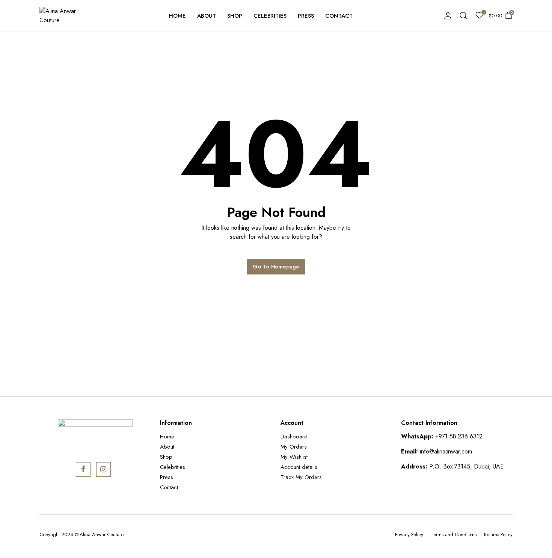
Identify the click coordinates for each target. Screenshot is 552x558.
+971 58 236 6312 (459, 436)
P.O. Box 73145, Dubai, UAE (466, 466)
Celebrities (270, 16)
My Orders (294, 447)
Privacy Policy (409, 534)
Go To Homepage (276, 266)
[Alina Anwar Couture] (62, 16)
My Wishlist (294, 457)
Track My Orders (301, 477)
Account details (299, 467)
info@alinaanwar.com (446, 451)
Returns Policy (498, 534)
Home (177, 16)
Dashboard (294, 436)
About (206, 16)
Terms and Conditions (454, 534)
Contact (339, 16)
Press (306, 16)
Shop (234, 16)
